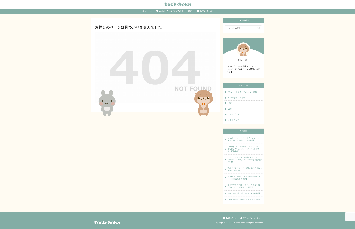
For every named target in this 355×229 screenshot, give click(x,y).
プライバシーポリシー (252, 218)
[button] (258, 28)
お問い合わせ (231, 218)
